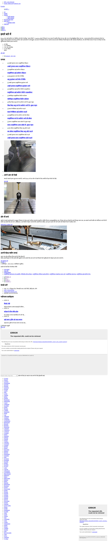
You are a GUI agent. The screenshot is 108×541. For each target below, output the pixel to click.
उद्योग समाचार (10, 18)
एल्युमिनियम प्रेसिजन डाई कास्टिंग (41, 274)
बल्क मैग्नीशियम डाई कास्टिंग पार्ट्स (17, 112)
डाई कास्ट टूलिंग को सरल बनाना (13, 320)
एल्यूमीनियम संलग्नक (71, 274)
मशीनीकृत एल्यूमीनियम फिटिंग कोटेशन (18, 99)
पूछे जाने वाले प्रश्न (8, 19)
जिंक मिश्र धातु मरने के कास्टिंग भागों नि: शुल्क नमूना (22, 105)
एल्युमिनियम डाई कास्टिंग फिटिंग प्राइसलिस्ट (19, 92)
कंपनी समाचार (10, 16)
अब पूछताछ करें (4, 261)
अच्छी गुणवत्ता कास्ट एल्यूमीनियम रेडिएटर (18, 66)
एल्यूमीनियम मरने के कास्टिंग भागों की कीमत (19, 118)
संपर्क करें (6, 24)
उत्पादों (5, 13)
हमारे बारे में (6, 21)
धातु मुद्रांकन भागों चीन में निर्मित (16, 79)
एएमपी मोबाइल (7, 272)
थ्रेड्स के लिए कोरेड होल (11, 311)
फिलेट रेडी (7, 303)
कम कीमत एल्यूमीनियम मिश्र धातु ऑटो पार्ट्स (20, 131)
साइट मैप (6, 271)
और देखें (2, 53)
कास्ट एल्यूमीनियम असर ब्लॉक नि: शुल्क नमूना (20, 125)
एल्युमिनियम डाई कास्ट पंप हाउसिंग (12, 274)
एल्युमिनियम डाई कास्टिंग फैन (83, 274)
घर (4, 12)
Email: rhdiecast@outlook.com (12, 3)
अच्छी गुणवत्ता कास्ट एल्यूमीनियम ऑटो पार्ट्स (19, 138)
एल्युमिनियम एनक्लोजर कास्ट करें (57, 274)
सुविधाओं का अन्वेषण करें (6, 224)
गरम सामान (6, 269)
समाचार (6, 15)
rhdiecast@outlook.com (10, 291)
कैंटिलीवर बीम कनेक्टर (26, 274)
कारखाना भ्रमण (11, 22)
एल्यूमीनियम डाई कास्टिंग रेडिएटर (16, 73)
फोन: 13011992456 (9, 2)
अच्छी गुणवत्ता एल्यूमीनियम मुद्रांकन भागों (18, 86)
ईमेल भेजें (3, 327)
